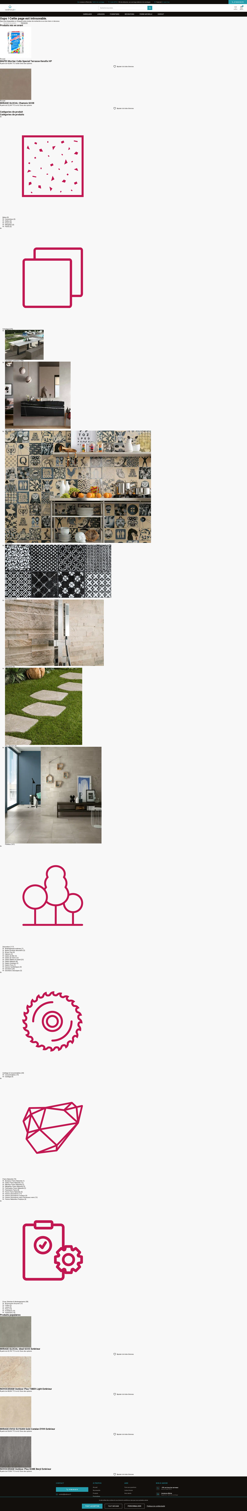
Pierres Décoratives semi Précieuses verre (19, 1197)
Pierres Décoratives (12, 1194)
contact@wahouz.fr (65, 1494)
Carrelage (6, 329)
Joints (7, 1307)
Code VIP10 (113, 2)
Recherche (149, 8)
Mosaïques (9, 599)
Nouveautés (96, 1490)
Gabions (8, 954)
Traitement (8, 1313)
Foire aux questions (130, 1487)
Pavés (7, 226)
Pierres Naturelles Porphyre (14, 1199)
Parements (8, 667)
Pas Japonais (9, 746)
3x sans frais (166, 2)
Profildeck (8, 1311)
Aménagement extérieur (13, 949)
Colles (7, 1305)
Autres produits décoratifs (14, 950)
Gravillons (8, 969)
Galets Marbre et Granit (13, 960)
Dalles (7, 221)
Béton (4, 217)
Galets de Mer (10, 956)
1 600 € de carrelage (98, 2)
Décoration (6, 947)
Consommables (10, 1075)
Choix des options (26, 63)
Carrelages (87, 14)
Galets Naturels (10, 961)
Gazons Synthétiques (12, 967)
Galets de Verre (10, 958)
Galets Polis (9, 965)
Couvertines (9, 219)
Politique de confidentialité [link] (156, 1506)
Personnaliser (134, 1506)
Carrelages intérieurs (12, 430)
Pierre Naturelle (146, 14)
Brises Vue (8, 952)
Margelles (8, 225)
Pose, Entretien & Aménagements (14, 1302)
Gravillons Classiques (12, 971)
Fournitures (114, 14)
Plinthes (8, 844)
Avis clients (127, 1493)
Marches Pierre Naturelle (13, 1184)
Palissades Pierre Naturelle (14, 1188)
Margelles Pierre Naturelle (14, 1186)
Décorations (129, 14)
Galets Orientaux (10, 963)
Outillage (8, 1077)
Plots (7, 1309)
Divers (7, 223)
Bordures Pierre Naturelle (13, 1181)
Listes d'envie (128, 1490)
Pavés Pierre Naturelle (12, 1192)
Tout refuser (113, 1506)
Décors (7, 544)
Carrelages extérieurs (12, 361)
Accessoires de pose (12, 1303)
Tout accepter (92, 1506)
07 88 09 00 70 (239, 2)
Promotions (96, 1496)
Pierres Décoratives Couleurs (15, 1195)
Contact (161, 14)
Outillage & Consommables (12, 1073)
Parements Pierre (11, 1190)
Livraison (100, 14)
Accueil (95, 1487)
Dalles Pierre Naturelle (12, 1183)
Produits (95, 1493)
